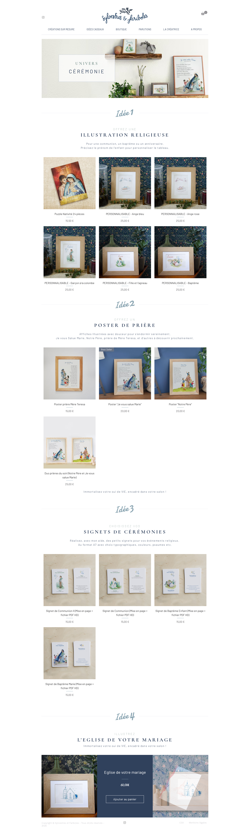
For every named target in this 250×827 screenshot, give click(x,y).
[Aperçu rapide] (70, 183)
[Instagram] (43, 17)
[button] (204, 13)
